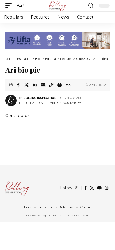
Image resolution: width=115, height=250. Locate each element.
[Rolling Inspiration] (57, 5)
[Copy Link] (51, 84)
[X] (92, 188)
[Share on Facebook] (18, 84)
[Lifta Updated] (57, 39)
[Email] (43, 84)
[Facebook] (85, 188)
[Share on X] (26, 84)
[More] (68, 84)
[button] (9, 5)
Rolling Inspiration (40, 98)
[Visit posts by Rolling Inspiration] (11, 100)
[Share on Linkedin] (35, 84)
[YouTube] (99, 188)
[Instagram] (106, 188)
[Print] (59, 84)
